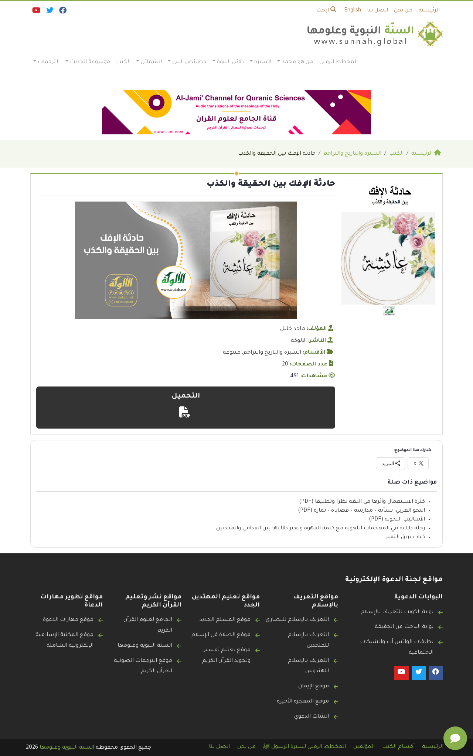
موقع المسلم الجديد (225, 620)
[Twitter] (49, 12)
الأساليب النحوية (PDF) (397, 520)
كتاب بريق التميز (405, 537)
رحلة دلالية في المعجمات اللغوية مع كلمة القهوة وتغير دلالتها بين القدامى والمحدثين (320, 529)
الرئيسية (429, 11)
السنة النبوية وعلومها (145, 646)
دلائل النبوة (230, 62)
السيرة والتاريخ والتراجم (272, 353)
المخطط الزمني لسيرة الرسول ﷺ (304, 747)
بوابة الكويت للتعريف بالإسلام (397, 612)
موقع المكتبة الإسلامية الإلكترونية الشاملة (64, 640)
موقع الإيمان (313, 687)
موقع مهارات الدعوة (68, 620)
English (352, 11)
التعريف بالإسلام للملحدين (308, 640)
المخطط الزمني (338, 62)
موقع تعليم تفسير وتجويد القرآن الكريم (226, 655)
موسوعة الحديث (90, 62)
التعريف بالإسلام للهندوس (308, 666)
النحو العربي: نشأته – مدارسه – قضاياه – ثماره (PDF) (361, 511)
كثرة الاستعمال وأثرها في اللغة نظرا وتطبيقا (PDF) (362, 502)
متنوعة (232, 353)
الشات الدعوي (311, 717)
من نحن (403, 11)
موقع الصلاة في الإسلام (221, 635)
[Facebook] (62, 12)
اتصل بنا (377, 11)
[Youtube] (35, 12)
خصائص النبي (189, 62)
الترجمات (48, 62)
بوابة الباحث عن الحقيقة (404, 627)
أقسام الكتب (398, 747)
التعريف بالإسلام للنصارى (297, 620)
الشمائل (151, 62)
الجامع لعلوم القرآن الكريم (147, 625)
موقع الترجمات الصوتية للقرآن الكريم (143, 666)
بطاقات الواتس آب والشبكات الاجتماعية (396, 647)
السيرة (262, 62)
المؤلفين (364, 747)
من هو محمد (297, 62)
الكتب (123, 62)
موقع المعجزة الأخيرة (303, 702)
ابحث (323, 11)
